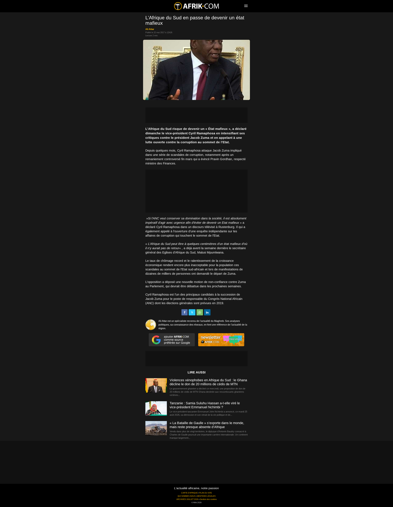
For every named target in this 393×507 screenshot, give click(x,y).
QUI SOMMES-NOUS (186, 496)
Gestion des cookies (208, 499)
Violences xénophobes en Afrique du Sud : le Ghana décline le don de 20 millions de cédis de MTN (208, 382)
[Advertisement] (196, 115)
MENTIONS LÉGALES (206, 496)
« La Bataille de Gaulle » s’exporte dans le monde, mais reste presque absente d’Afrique (207, 425)
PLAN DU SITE (205, 493)
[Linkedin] (207, 312)
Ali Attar (149, 29)
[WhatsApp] (199, 312)
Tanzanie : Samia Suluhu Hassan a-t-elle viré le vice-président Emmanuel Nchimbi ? (205, 405)
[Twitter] (192, 312)
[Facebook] (184, 312)
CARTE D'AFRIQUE (189, 493)
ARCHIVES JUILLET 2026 (187, 499)
